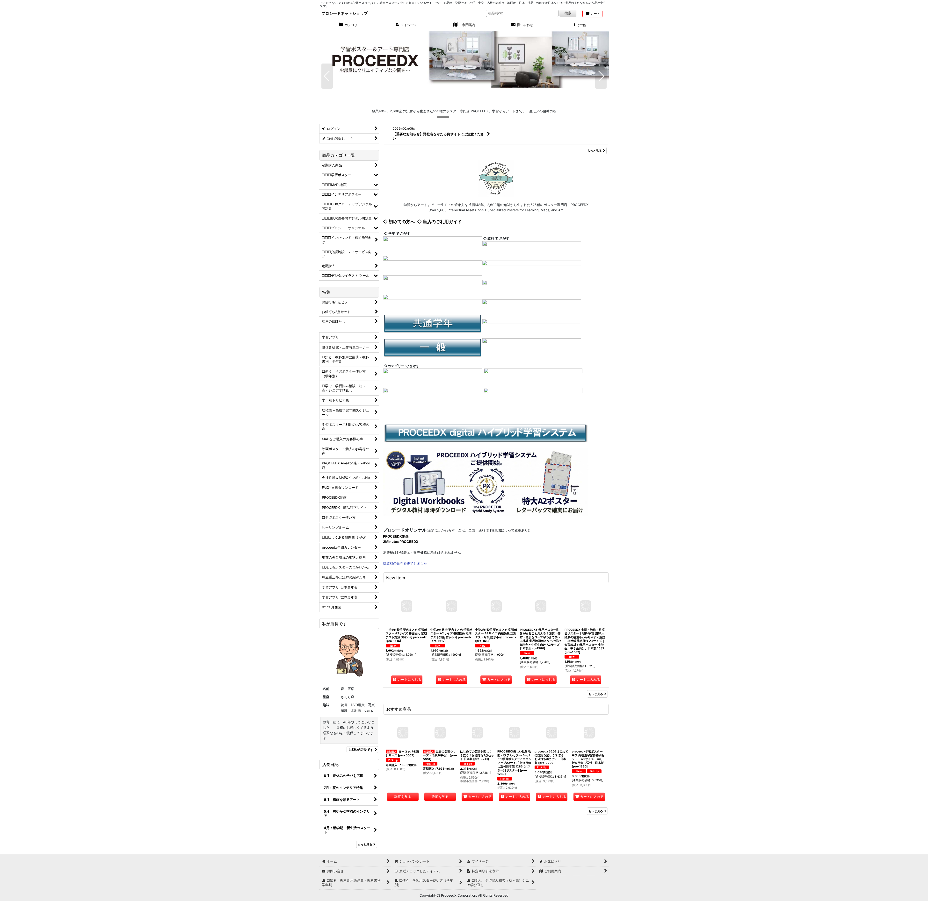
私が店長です (363, 749)
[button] (580, 25)
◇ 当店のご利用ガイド (439, 221)
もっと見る (594, 150)
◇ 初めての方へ (399, 221)
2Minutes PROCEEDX (400, 541)
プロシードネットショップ (344, 13)
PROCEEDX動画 (396, 536)
